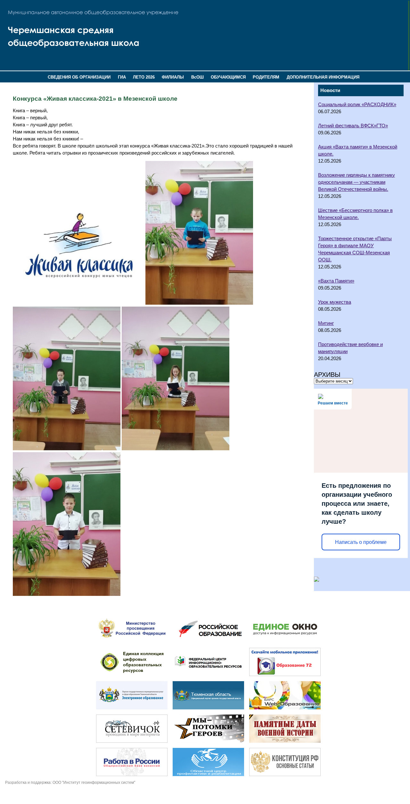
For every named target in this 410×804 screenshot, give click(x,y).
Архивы (327, 374)
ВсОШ (197, 77)
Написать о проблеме (361, 542)
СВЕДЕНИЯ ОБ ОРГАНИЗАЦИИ (79, 77)
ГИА (122, 77)
